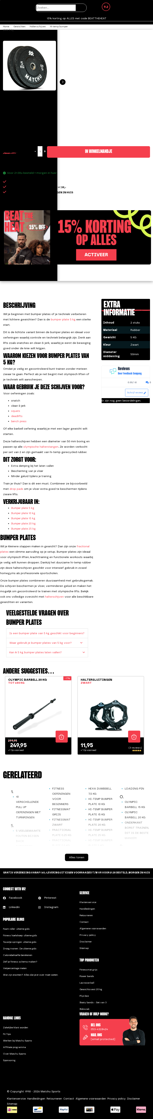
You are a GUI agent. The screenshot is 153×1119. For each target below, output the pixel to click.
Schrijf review (135, 392)
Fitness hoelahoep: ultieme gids (20, 935)
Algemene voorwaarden (92, 928)
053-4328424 (99, 1029)
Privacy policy (87, 935)
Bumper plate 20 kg (23, 523)
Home (6, 26)
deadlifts (17, 416)
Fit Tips (7, 1034)
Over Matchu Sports (14, 1053)
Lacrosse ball (86, 982)
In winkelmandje (98, 151)
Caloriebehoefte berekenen (17, 955)
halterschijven (54, 596)
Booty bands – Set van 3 (93, 1002)
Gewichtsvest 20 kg (90, 989)
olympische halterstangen (40, 446)
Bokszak (84, 1009)
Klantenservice (87, 902)
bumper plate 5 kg (63, 319)
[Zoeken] (82, 8)
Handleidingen (87, 908)
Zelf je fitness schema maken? (20, 961)
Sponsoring (9, 1060)
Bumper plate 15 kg (23, 518)
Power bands (86, 976)
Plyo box (84, 996)
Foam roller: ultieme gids (16, 928)
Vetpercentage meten (15, 968)
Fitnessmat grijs (88, 969)
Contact (83, 922)
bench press (18, 421)
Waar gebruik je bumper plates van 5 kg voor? (40, 643)
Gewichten (19, 26)
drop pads (16, 489)
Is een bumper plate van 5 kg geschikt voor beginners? (46, 633)
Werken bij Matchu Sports (17, 1040)
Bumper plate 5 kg (22, 508)
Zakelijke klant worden (15, 1027)
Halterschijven (38, 26)
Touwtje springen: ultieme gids (19, 942)
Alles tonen (76, 857)
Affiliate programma (14, 1047)
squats (15, 410)
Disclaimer (85, 941)
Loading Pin (134, 788)
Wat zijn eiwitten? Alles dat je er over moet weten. (30, 974)
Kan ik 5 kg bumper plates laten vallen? (35, 652)
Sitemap (84, 948)
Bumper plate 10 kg (23, 513)
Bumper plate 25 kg (23, 528)
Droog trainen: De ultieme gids (19, 948)
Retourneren (86, 915)
